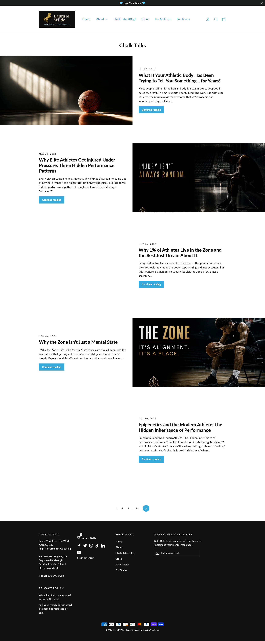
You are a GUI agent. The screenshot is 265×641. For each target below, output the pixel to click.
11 (137, 508)
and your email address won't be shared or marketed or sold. (55, 608)
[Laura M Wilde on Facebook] (79, 545)
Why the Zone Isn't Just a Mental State (78, 342)
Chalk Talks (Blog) (124, 19)
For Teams (183, 19)
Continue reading (151, 109)
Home (86, 19)
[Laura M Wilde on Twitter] (85, 545)
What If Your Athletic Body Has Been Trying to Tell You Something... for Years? (180, 77)
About (100, 19)
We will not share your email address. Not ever (55, 597)
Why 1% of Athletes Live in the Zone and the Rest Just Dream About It (180, 252)
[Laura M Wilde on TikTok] (97, 545)
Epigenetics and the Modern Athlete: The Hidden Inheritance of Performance (180, 427)
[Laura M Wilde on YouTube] (79, 552)
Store (145, 19)
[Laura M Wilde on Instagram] (91, 545)
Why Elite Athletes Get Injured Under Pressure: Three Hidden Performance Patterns (77, 165)
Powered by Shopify (85, 558)
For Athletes (163, 19)
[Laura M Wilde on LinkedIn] (103, 545)
